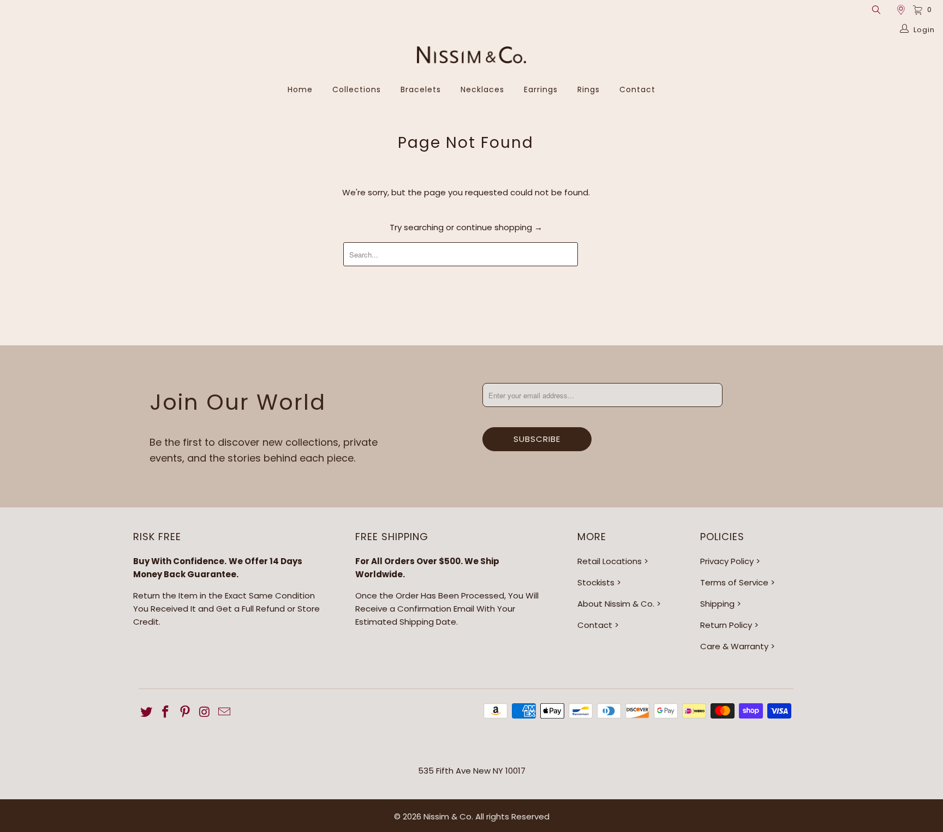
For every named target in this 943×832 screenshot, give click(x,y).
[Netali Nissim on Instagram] (205, 712)
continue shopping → (499, 227)
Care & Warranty (734, 646)
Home (300, 89)
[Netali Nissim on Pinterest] (185, 712)
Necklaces (482, 89)
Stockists (595, 582)
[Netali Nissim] (471, 56)
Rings (588, 89)
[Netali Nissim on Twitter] (147, 712)
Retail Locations (609, 561)
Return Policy (726, 625)
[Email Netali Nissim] (224, 712)
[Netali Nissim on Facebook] (166, 712)
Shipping (717, 603)
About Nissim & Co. (615, 603)
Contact (637, 89)
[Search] (876, 9)
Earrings (541, 89)
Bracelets (421, 89)
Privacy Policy (727, 561)
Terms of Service (734, 582)
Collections (356, 89)
